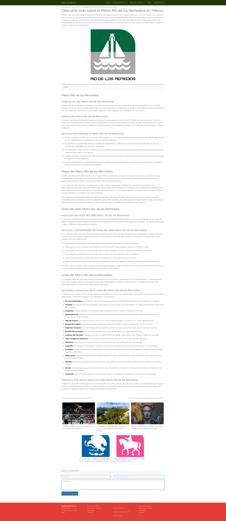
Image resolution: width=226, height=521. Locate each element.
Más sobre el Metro (136, 2)
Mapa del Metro (66, 508)
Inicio (108, 2)
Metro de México (68, 3)
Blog (149, 2)
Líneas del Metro (119, 2)
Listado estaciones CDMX (69, 510)
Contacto (90, 512)
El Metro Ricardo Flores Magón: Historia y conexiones (146, 398)
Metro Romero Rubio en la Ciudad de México (77, 398)
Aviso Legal (90, 510)
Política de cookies (93, 506)
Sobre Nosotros (159, 2)
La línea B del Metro (101, 23)
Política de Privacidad (94, 508)
